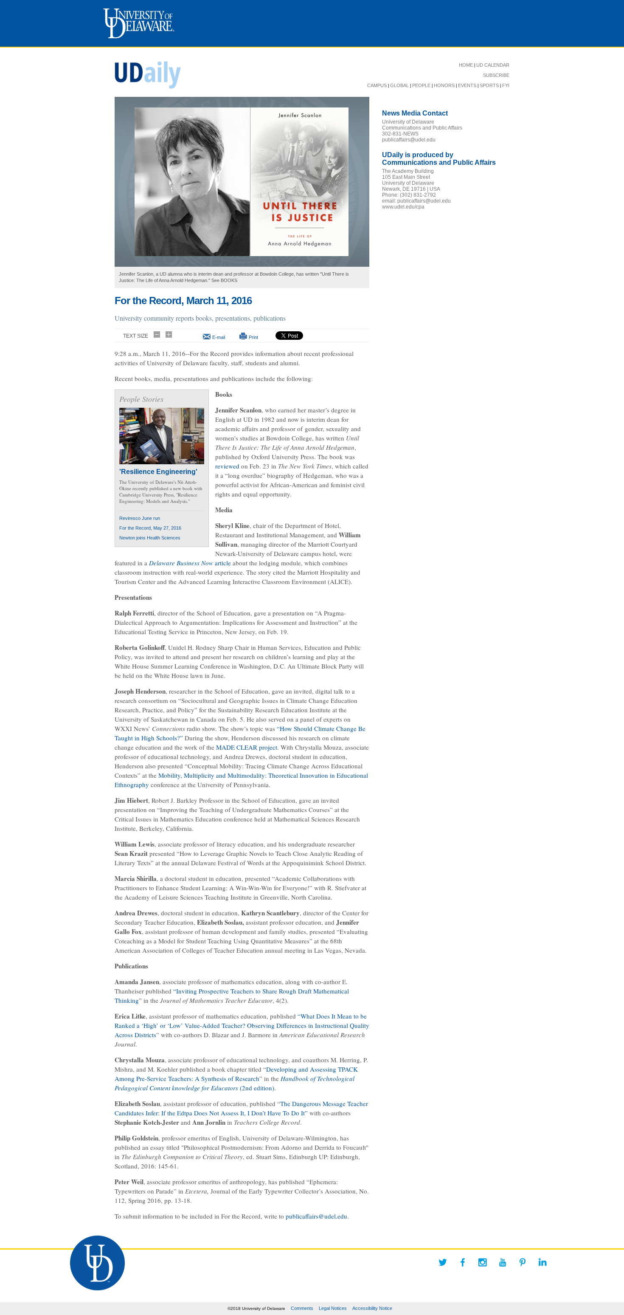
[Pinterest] (522, 1262)
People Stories (141, 399)
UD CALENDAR (492, 65)
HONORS (444, 85)
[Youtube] (502, 1262)
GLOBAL (399, 85)
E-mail (218, 337)
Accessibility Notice (372, 1308)
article (190, 563)
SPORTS (489, 85)
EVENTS (467, 85)
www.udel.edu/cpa (403, 207)
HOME (466, 65)
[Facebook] (462, 1262)
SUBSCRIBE (496, 75)
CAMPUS (377, 85)
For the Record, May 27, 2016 (150, 528)
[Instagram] (482, 1262)
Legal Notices (333, 1308)
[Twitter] (442, 1262)
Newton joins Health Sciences (149, 537)
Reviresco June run (139, 518)
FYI (505, 85)
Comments (302, 1308)
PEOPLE (421, 85)
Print (253, 337)
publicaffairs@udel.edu (316, 1216)
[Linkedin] (542, 1262)
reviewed (227, 466)
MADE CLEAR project (246, 747)
